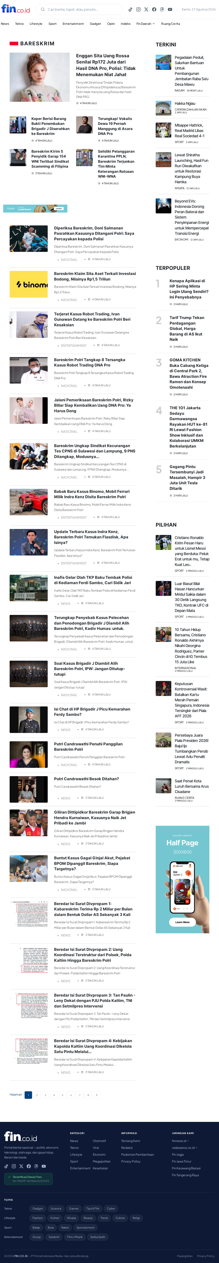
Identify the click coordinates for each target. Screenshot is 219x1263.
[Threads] (162, 9)
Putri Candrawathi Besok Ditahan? (86, 778)
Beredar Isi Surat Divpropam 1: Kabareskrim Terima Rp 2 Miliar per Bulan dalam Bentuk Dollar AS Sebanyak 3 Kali (93, 909)
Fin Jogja (178, 1154)
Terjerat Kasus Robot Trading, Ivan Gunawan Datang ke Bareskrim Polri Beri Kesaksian (92, 319)
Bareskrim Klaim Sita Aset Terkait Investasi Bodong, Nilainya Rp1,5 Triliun (95, 276)
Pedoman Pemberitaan (137, 1154)
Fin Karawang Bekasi (186, 1168)
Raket (65, 1227)
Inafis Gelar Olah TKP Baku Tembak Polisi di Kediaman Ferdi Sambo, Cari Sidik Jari (93, 580)
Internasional (185, 668)
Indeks (126, 23)
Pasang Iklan (184, 1256)
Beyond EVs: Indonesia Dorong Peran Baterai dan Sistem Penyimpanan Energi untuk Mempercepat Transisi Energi (192, 217)
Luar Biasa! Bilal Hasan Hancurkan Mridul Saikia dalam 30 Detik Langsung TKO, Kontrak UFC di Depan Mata (191, 597)
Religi (136, 1218)
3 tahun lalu (43, 173)
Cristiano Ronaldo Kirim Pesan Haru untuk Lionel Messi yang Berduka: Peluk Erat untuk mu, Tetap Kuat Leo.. (192, 551)
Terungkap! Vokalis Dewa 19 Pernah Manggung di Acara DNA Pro (115, 126)
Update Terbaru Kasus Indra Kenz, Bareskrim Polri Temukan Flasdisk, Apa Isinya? (91, 537)
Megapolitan (102, 1161)
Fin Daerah (143, 23)
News (66, 603)
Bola (51, 1227)
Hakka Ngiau (185, 103)
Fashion (38, 1218)
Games (74, 1208)
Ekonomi (181, 239)
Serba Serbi (97, 1237)
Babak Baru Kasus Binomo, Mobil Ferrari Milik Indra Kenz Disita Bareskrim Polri (92, 494)
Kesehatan (100, 1168)
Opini (111, 23)
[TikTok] (130, 9)
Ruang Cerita (170, 23)
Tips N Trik (92, 1208)
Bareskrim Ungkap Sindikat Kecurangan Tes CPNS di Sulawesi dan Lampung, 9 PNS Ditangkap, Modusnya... (94, 451)
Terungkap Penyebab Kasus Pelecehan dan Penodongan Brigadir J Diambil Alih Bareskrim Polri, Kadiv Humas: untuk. (91, 623)
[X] (146, 9)
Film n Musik (75, 1237)
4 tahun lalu (88, 103)
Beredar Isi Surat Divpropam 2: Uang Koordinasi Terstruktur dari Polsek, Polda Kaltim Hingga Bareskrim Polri (93, 955)
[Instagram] (138, 9)
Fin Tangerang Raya (185, 1175)
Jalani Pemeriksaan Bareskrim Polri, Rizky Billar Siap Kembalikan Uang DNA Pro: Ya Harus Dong (93, 405)
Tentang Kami (130, 1141)
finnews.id (179, 1141)
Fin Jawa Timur (181, 1161)
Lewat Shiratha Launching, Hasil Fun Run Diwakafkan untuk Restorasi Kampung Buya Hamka (191, 168)
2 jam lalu (181, 112)
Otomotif (99, 1141)
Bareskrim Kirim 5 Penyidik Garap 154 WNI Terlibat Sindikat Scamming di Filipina (50, 159)
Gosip (37, 1237)
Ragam (180, 90)
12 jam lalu (193, 188)
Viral (96, 1147)
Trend (104, 1218)
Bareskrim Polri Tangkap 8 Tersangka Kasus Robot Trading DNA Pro (89, 362)
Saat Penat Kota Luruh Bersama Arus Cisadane (192, 786)
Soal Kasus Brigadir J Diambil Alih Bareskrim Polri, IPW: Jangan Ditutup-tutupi (89, 669)
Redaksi (127, 1147)
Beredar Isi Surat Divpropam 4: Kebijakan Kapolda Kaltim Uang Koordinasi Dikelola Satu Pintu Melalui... (93, 1046)
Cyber (111, 1208)
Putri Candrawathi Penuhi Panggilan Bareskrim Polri (88, 747)
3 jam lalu (192, 142)
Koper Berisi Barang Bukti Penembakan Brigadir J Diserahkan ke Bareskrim (50, 126)
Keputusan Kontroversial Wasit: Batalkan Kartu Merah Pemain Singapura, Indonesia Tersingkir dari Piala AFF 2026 (192, 699)
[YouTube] (170, 9)
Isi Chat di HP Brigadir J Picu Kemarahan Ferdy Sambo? (92, 712)
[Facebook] (154, 9)
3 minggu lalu (184, 800)
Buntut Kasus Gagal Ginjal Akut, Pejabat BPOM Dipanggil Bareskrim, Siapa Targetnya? (92, 863)
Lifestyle (36, 23)
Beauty (88, 1218)
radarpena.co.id (183, 1147)
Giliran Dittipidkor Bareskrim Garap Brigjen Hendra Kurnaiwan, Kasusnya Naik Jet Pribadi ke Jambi (94, 817)
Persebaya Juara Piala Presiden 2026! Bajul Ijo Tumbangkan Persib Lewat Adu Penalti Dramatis (191, 748)
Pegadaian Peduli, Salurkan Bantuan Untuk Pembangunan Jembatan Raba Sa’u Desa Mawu (191, 71)
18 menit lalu (195, 90)
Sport (53, 23)
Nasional (69, 259)
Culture (120, 1218)
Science (56, 1208)
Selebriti (54, 1237)
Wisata (179, 188)
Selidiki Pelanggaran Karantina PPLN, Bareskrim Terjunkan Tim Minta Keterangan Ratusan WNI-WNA (116, 164)
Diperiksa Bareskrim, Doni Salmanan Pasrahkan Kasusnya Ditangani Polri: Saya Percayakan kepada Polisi (94, 233)
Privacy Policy (131, 1161)
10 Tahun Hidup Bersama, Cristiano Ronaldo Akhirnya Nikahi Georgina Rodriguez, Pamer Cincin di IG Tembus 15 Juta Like (191, 645)
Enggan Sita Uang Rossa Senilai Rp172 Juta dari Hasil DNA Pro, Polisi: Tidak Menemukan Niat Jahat (106, 65)
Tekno (19, 23)
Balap (36, 1227)
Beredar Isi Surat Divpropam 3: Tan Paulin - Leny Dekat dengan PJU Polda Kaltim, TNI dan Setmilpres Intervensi (94, 1000)
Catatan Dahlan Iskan (191, 109)
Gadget (95, 23)
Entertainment (73, 23)
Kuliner (54, 1218)
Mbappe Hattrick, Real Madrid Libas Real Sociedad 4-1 (189, 130)
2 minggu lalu (195, 571)
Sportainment (86, 1227)
